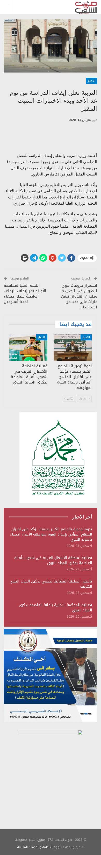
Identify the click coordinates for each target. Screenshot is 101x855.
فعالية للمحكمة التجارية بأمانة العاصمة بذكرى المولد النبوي (55, 608)
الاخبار (91, 81)
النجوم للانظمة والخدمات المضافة (39, 847)
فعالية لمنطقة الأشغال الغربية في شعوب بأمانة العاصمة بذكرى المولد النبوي (53, 560)
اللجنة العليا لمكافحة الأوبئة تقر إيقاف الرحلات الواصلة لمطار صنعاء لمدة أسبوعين (25, 293)
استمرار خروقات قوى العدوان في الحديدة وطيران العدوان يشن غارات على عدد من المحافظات (79, 296)
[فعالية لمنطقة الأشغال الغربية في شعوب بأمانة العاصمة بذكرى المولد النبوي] (28, 347)
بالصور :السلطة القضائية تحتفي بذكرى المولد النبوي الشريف (51, 584)
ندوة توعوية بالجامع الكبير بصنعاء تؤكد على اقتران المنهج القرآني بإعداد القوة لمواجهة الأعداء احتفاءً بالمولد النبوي (51, 534)
